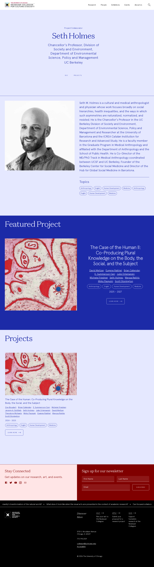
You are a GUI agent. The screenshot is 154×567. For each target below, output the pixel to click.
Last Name (123, 479)
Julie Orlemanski (126, 274)
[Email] (25, 483)
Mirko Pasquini (105, 281)
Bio (66, 75)
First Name (88, 479)
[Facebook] (6, 483)
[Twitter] (11, 483)
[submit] (149, 5)
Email (86, 487)
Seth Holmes (116, 277)
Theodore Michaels (13, 413)
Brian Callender (132, 270)
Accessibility (81, 547)
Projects (78, 75)
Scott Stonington (124, 281)
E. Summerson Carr (105, 274)
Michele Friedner (99, 277)
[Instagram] (20, 483)
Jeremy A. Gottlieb (13, 410)
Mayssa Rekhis (132, 277)
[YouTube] (15, 483)
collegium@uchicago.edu (86, 544)
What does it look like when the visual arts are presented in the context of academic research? (79, 504)
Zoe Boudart (10, 407)
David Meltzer (96, 270)
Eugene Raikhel (114, 270)
